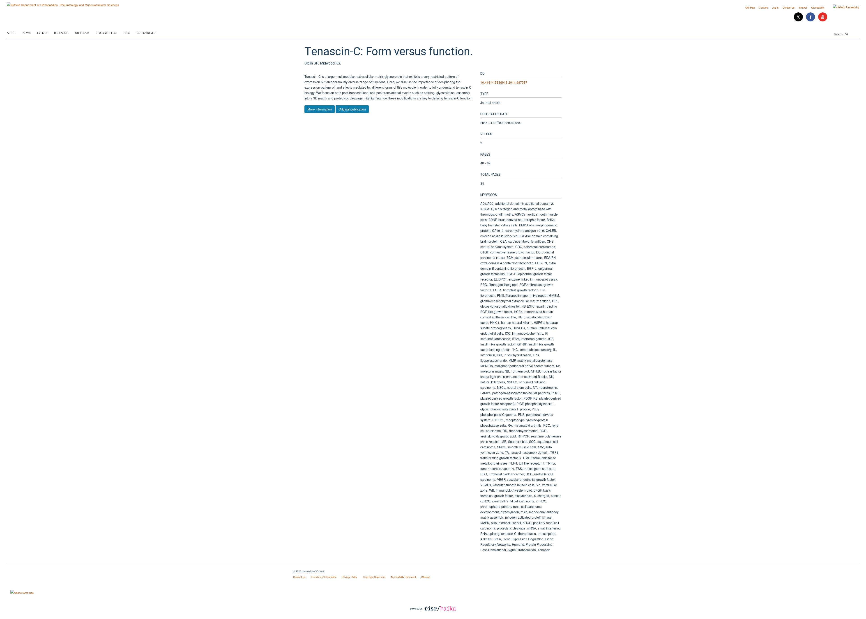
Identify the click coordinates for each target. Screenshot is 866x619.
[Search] (846, 33)
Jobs (126, 33)
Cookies (763, 7)
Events (42, 33)
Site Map (750, 7)
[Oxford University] (842, 7)
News (27, 33)
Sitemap (425, 577)
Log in (775, 7)
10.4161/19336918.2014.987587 (503, 82)
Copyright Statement (374, 577)
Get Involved (146, 33)
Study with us (106, 33)
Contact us (789, 7)
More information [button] (319, 109)
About (11, 33)
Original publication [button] (352, 109)
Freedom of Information (323, 577)
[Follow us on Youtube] (822, 17)
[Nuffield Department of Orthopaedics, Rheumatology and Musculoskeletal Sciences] (63, 3)
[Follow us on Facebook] (811, 17)
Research (61, 33)
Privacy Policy (349, 577)
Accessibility (818, 7)
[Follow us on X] (799, 17)
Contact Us (299, 577)
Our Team (82, 33)
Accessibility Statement (403, 577)
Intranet (803, 7)
